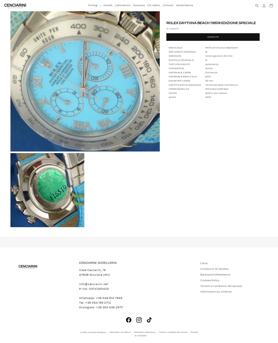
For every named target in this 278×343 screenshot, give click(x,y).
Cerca (204, 263)
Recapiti (194, 332)
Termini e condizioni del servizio (221, 286)
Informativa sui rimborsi (216, 292)
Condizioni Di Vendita (214, 269)
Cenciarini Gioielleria (97, 332)
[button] (94, 5)
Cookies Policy (209, 280)
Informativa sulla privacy (145, 332)
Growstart (142, 336)
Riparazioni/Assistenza (215, 275)
